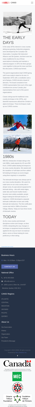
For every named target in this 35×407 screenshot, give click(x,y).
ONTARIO (4, 309)
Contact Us (9, 266)
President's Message (8, 341)
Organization (5, 334)
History (3, 330)
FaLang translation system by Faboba (7, 246)
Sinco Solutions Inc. (21, 352)
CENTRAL (5, 302)
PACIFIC (4, 313)
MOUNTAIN (5, 306)
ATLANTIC (5, 299)
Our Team (4, 337)
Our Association (6, 327)
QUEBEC (4, 316)
